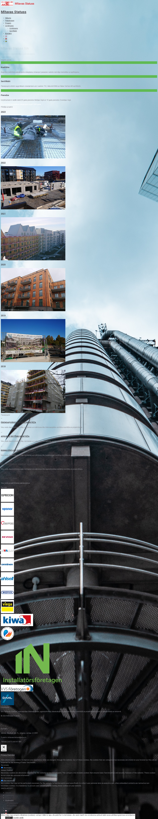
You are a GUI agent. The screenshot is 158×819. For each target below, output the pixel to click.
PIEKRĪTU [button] (9, 818)
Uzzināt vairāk (18, 818)
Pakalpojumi (9, 21)
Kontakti (8, 34)
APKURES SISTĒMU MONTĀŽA (15, 436)
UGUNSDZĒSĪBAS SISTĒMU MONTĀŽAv (19, 464)
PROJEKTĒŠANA (9, 478)
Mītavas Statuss (13, 12)
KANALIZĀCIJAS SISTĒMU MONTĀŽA (18, 450)
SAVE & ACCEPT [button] (7, 788)
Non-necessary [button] (6, 778)
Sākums (8, 18)
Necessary (7, 768)
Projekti (8, 23)
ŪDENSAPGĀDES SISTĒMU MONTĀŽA (18, 422)
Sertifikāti (13, 31)
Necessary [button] (5, 765)
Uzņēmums (9, 26)
